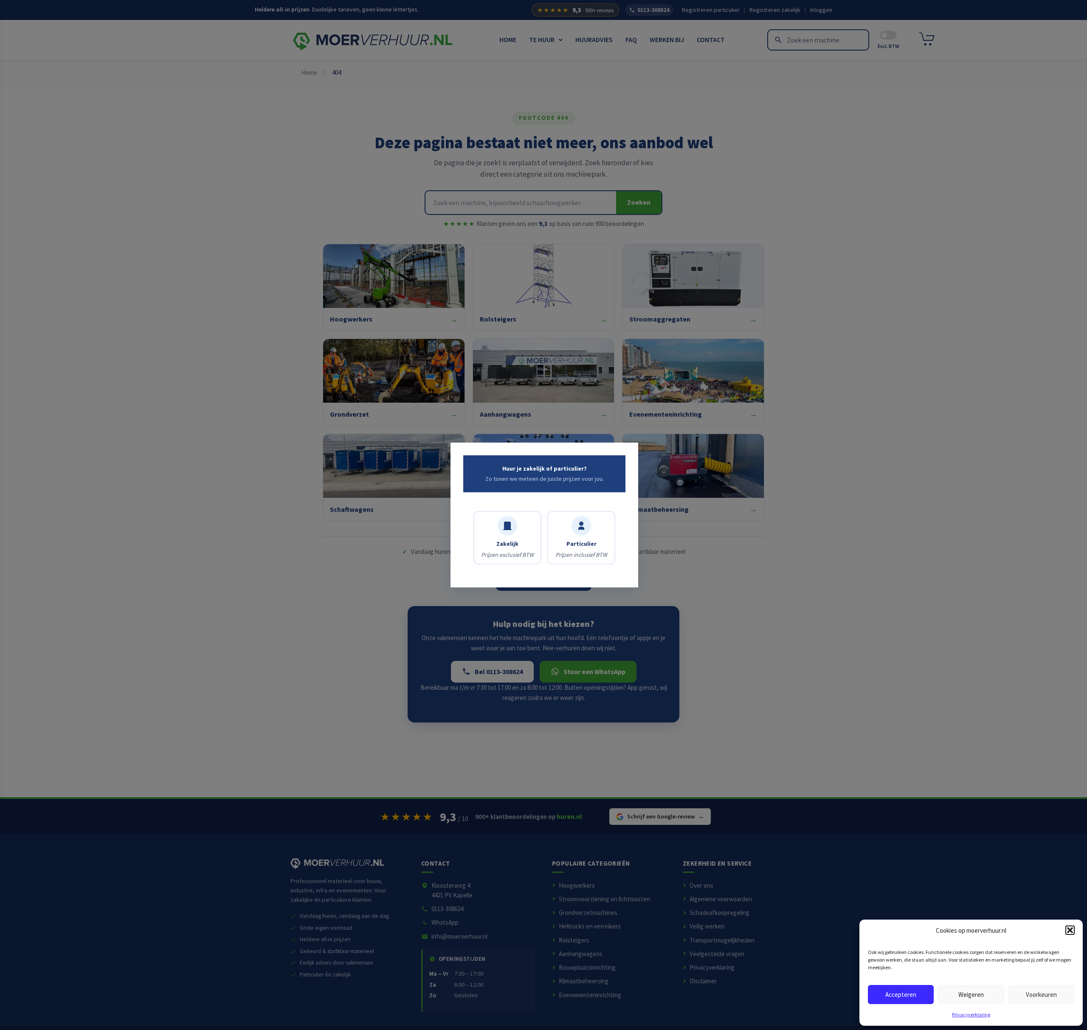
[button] (1070, 930)
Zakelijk (507, 549)
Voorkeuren (1041, 994)
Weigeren (971, 994)
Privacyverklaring (971, 1014)
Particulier (581, 549)
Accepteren (900, 994)
